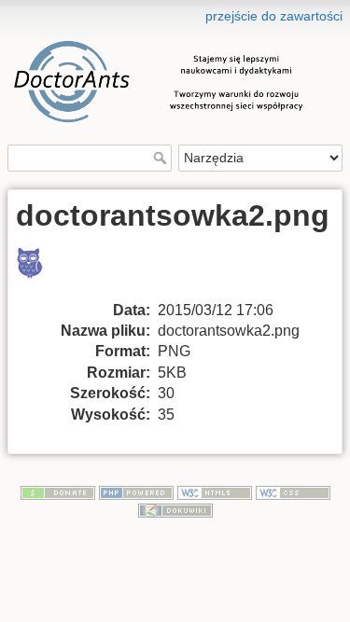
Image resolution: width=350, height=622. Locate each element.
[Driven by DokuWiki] (175, 509)
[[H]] (175, 12)
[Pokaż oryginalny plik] (41, 272)
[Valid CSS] (293, 491)
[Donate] (58, 491)
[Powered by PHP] (136, 491)
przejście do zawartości (274, 15)
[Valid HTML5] (214, 491)
